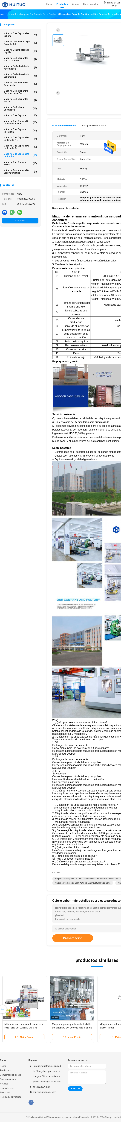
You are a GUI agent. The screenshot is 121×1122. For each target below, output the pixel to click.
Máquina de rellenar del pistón (20, 100)
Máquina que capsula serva (20, 163)
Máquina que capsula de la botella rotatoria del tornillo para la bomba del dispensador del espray (24, 1028)
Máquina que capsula (20, 115)
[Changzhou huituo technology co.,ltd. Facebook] (31, 1102)
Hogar (3, 1066)
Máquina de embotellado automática (20, 67)
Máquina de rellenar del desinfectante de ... (20, 92)
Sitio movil (5, 1092)
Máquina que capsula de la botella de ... (20, 146)
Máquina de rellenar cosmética (20, 108)
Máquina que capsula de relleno (20, 34)
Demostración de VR (10, 1075)
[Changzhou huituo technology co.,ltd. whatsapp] (12, 212)
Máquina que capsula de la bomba (20, 155)
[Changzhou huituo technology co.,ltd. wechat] (19, 212)
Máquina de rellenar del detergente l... (20, 83)
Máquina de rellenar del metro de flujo (20, 59)
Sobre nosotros (8, 1079)
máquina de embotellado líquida (20, 51)
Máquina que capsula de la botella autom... (20, 122)
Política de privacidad (10, 1097)
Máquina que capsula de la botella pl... (20, 138)
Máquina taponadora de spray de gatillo (20, 171)
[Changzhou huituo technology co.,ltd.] (14, 5)
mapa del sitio (7, 1088)
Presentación (72, 938)
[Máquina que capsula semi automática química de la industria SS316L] (92, 54)
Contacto (20, 220)
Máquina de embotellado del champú (20, 75)
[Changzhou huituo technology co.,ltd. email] (4, 212)
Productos (5, 1070)
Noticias (4, 1083)
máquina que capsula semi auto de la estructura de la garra (82, 883)
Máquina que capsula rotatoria (20, 130)
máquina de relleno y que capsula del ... (20, 42)
